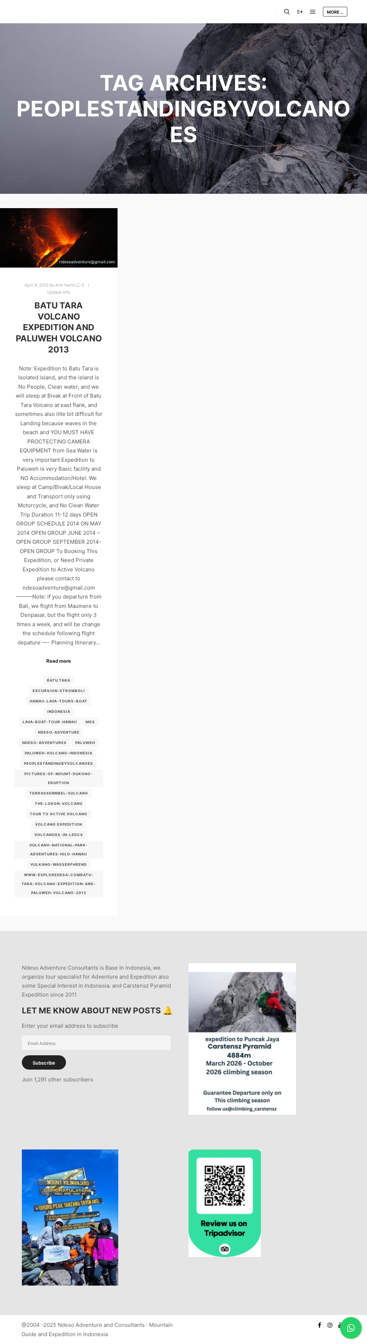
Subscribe (44, 1063)
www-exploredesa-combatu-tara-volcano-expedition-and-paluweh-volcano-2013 (59, 884)
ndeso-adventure (59, 732)
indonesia (58, 711)
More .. (335, 12)
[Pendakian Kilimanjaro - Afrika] (70, 1283)
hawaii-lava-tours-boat (58, 701)
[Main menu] (312, 11)
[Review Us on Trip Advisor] (225, 1255)
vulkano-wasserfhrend (58, 864)
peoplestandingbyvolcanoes (58, 763)
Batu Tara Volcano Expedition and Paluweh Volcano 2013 (59, 327)
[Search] (287, 11)
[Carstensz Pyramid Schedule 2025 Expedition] (242, 1112)
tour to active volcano (58, 814)
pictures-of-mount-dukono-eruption (58, 778)
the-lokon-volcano (59, 803)
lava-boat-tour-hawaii (50, 722)
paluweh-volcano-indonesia (58, 753)
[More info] (300, 11)
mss (90, 722)
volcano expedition (58, 824)
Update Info (58, 292)
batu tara (58, 680)
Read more (58, 661)
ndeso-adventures (44, 742)
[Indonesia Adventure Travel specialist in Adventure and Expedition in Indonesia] (50, 11)
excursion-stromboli (59, 690)
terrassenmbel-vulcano (58, 793)
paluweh (85, 742)
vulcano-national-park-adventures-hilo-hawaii (58, 849)
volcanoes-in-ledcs (58, 834)
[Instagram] (330, 1325)
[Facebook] (319, 1325)
